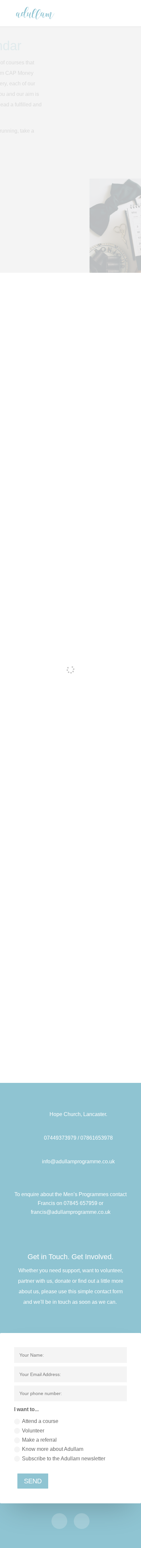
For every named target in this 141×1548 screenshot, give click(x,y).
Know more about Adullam (52, 1449)
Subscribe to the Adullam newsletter (63, 1458)
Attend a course (40, 1421)
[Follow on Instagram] (82, 1521)
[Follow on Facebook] (59, 1521)
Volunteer (33, 1430)
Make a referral (39, 1440)
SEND (33, 1481)
